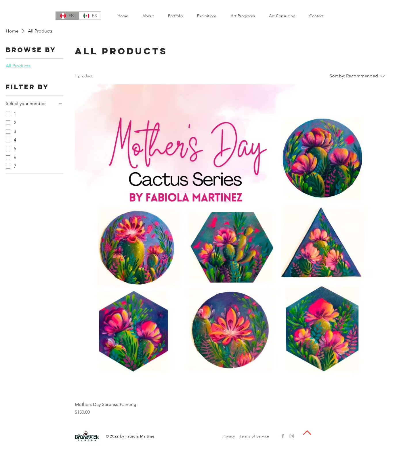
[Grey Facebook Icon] (283, 436)
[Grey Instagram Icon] (292, 436)
